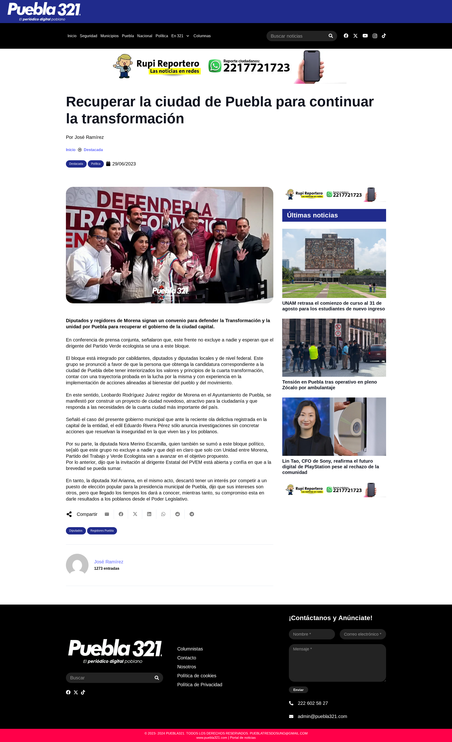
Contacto (186, 657)
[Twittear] (135, 514)
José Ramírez (89, 137)
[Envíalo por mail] (107, 514)
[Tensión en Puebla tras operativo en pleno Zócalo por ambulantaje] (334, 321)
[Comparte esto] (121, 514)
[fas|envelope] (293, 716)
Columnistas (190, 648)
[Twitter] (355, 35)
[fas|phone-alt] (293, 703)
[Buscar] (331, 36)
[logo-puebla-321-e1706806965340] (43, 12)
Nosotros (186, 666)
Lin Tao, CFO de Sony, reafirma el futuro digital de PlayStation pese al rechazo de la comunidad (330, 466)
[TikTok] (384, 35)
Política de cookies (196, 675)
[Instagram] (375, 36)
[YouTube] (365, 35)
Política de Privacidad (199, 684)
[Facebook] (346, 35)
